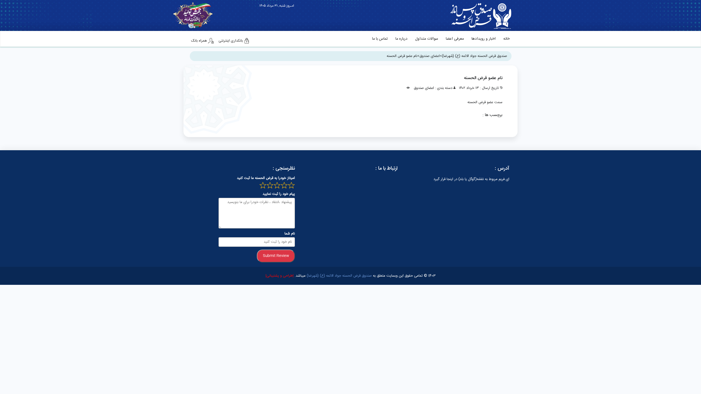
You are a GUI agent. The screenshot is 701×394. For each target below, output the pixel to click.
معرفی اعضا (455, 39)
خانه (506, 39)
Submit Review (276, 256)
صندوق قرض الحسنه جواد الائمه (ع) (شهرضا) (339, 276)
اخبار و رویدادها (484, 39)
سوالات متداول (426, 39)
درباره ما (401, 39)
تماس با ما (380, 39)
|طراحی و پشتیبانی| (280, 276)
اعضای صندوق (424, 88)
